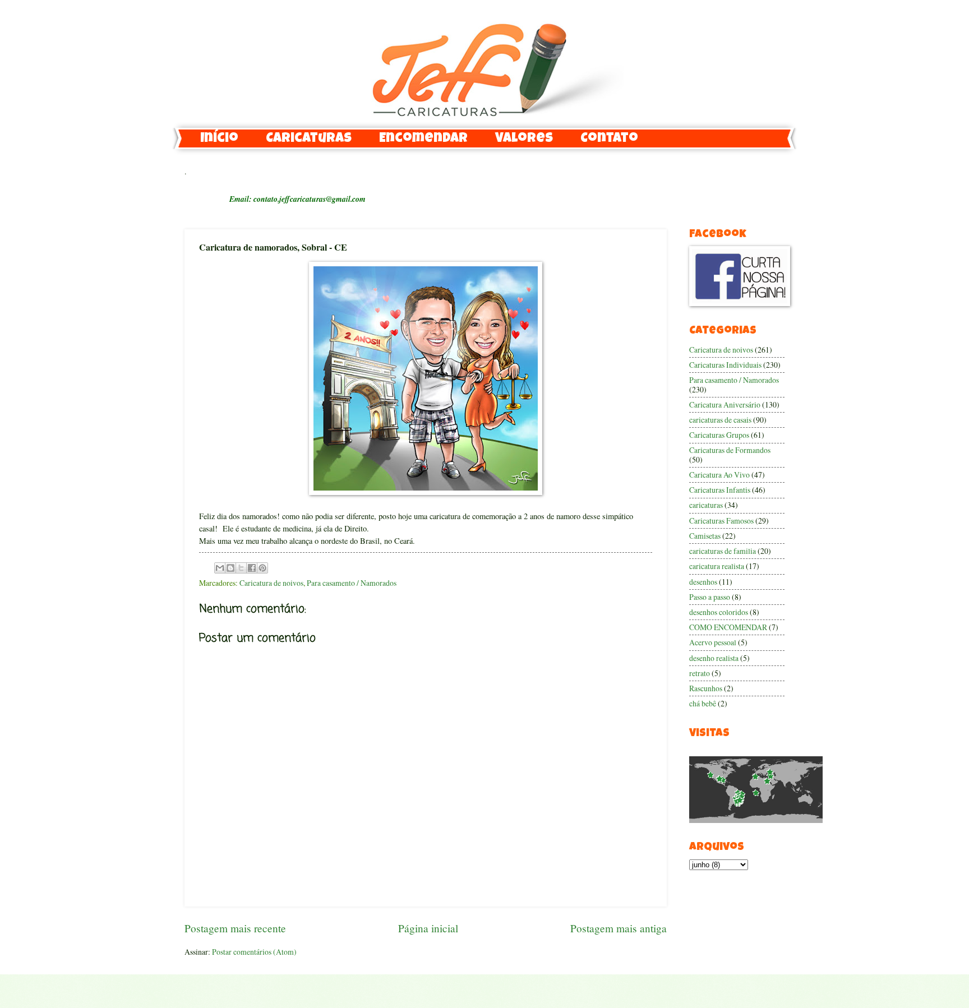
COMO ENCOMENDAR (728, 627)
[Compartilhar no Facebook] (251, 568)
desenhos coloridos (718, 612)
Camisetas (705, 535)
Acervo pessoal (712, 642)
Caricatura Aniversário (724, 404)
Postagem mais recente (235, 928)
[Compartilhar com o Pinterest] (262, 568)
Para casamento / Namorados (351, 582)
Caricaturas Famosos (721, 520)
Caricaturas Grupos (719, 434)
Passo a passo (709, 596)
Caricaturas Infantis (719, 489)
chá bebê (702, 703)
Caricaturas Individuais (725, 364)
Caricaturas (309, 139)
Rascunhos (705, 688)
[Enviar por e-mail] (219, 568)
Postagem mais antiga (618, 928)
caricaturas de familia (722, 550)
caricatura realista (716, 566)
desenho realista (714, 658)
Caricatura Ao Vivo (719, 474)
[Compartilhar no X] (241, 568)
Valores (524, 139)
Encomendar (423, 139)
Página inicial (428, 928)
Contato (609, 139)
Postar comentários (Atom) (254, 951)
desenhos (703, 581)
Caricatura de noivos (271, 582)
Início (219, 139)
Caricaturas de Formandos (729, 450)
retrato (699, 673)
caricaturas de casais (720, 419)
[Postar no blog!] (230, 568)
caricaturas (706, 505)
